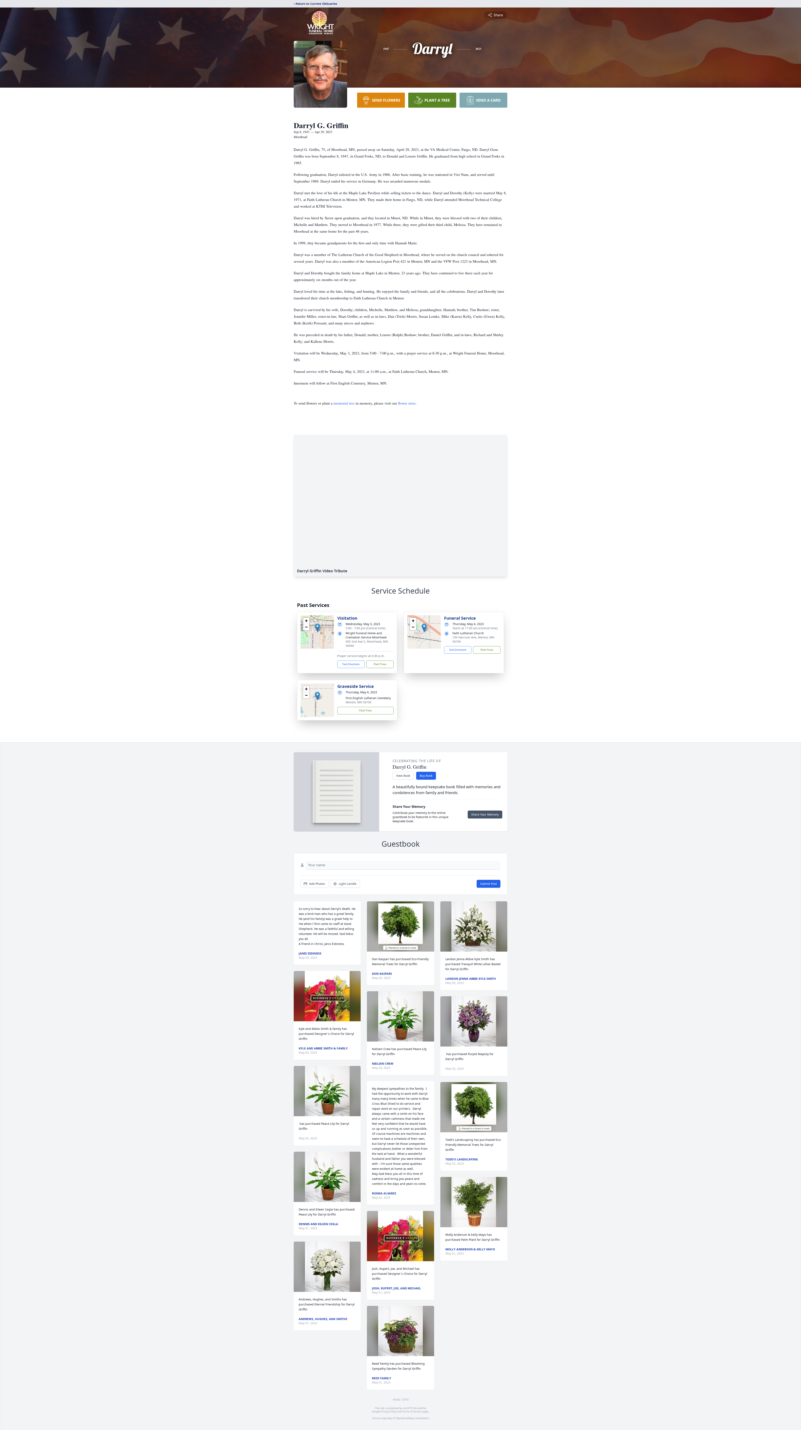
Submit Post (488, 884)
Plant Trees (380, 664)
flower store (407, 403)
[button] (317, 627)
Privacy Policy (389, 1411)
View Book (403, 776)
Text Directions (351, 664)
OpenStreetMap (405, 1418)
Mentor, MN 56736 (358, 702)
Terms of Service (412, 1411)
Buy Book (426, 776)
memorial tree (344, 403)
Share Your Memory (485, 814)
